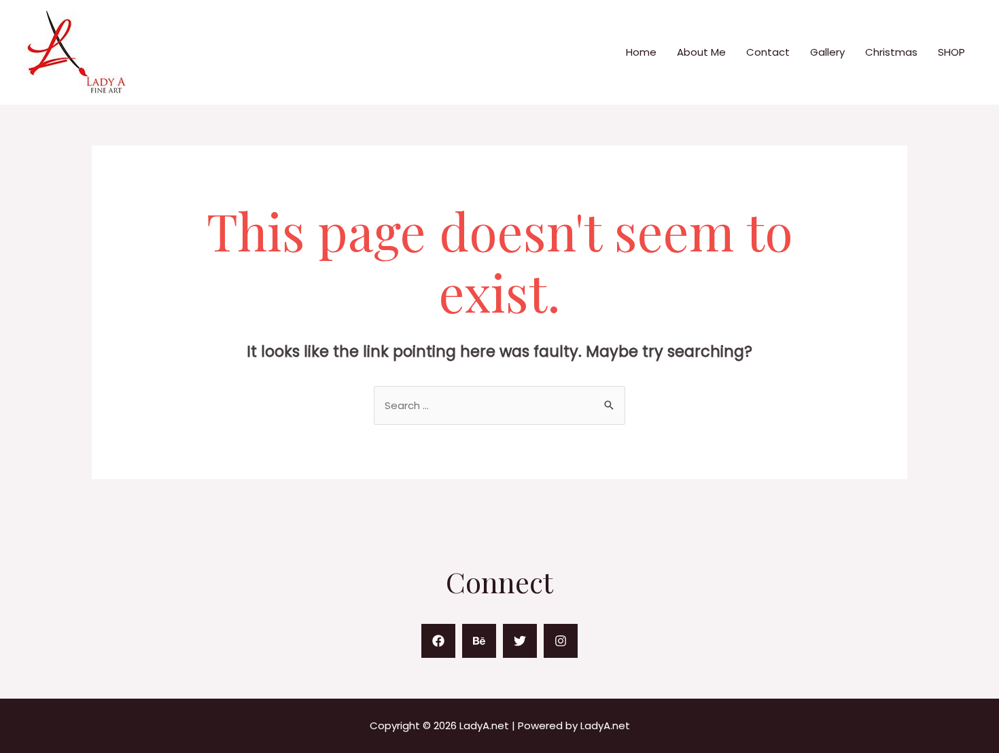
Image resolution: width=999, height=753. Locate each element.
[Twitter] (520, 641)
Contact (768, 52)
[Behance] (479, 641)
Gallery (827, 52)
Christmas (891, 52)
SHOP (951, 52)
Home (641, 52)
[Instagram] (561, 641)
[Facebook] (438, 641)
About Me (701, 52)
